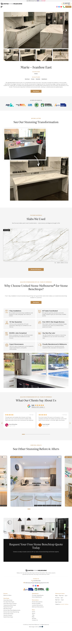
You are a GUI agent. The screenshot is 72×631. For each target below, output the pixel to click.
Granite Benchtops (8, 613)
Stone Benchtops (8, 600)
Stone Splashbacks (37, 597)
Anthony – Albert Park (16, 457)
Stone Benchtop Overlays (10, 603)
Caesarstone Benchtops (10, 605)
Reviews (34, 618)
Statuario (6, 230)
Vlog (33, 615)
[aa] (36, 30)
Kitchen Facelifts (36, 603)
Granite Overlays (8, 615)
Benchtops (27, 79)
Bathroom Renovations (38, 607)
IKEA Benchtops (8, 608)
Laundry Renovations (37, 605)
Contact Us (36, 578)
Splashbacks (44, 79)
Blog (33, 616)
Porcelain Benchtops (9, 602)
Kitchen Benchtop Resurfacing (11, 612)
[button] (5, 30)
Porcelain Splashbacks (37, 595)
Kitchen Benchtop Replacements (12, 610)
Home (33, 611)
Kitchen (36, 73)
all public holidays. (64, 604)
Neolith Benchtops (8, 617)
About (33, 613)
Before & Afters (7, 595)
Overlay (32, 79)
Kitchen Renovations (37, 602)
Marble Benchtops (8, 607)
